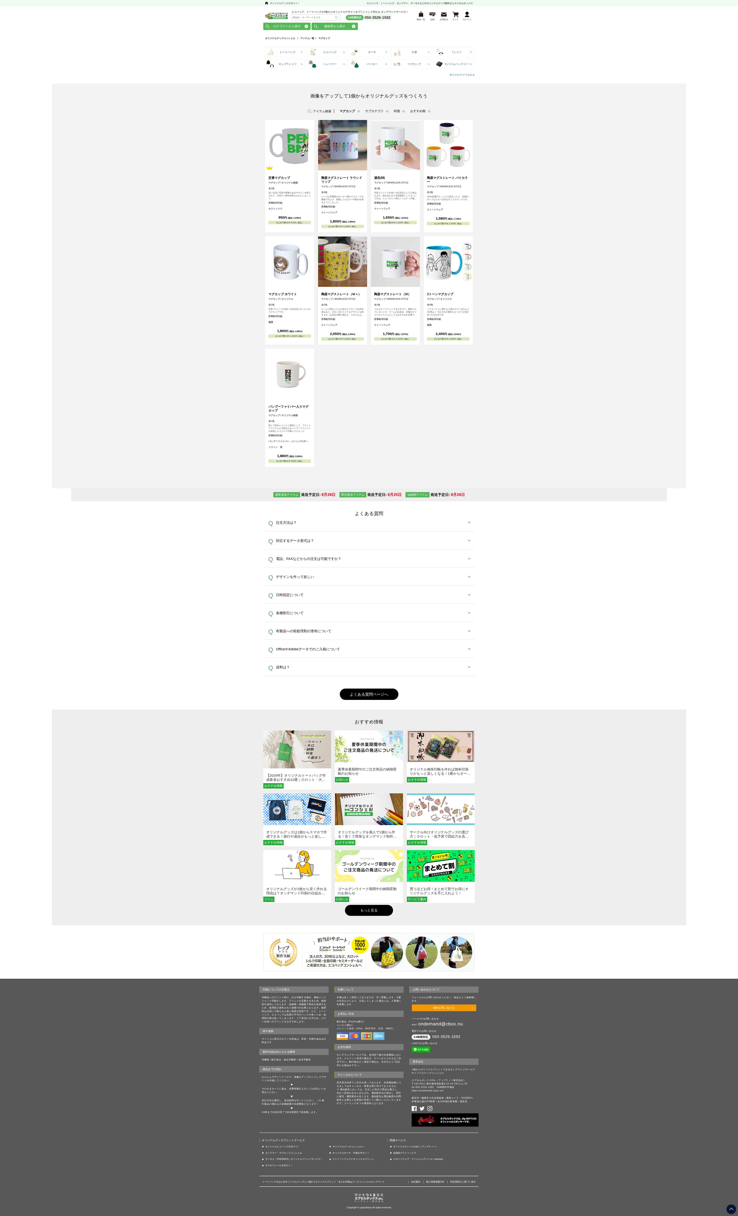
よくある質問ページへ (369, 694)
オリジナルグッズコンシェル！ (348, 1146)
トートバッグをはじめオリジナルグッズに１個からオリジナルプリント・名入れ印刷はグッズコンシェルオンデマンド (323, 1181)
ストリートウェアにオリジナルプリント (353, 1159)
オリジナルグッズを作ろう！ (285, 3)
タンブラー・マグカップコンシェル (283, 1153)
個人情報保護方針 (435, 1181)
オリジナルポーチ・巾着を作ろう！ (350, 1153)
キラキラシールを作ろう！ (279, 1165)
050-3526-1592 (378, 17)
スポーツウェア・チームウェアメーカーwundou (418, 1159)
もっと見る (369, 910)
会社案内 (415, 1181)
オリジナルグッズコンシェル (280, 38)
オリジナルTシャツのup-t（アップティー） (415, 1146)
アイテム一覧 (307, 38)
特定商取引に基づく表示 (463, 1181)
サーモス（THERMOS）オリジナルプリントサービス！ (294, 1159)
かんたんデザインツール (275, 1077)
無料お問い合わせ (444, 1007)
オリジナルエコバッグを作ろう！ (282, 1146)
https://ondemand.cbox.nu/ (428, 1090)
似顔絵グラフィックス (404, 1153)
